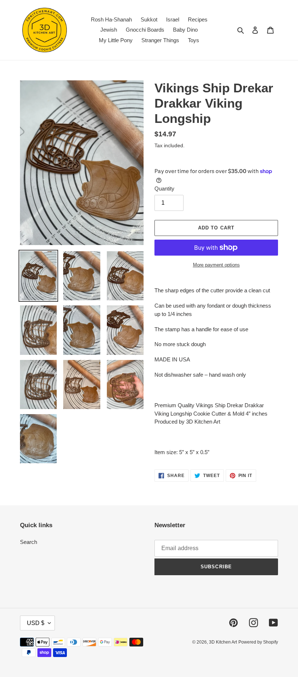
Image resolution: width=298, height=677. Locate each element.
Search (28, 542)
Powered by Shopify (258, 642)
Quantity (164, 188)
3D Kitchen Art (223, 642)
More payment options (216, 265)
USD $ (35, 623)
